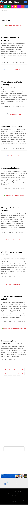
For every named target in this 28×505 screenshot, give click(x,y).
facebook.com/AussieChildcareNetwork (15, 484)
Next (14, 377)
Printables (16, 6)
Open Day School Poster (10, 168)
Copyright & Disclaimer (8, 493)
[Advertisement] (14, 14)
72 (10, 373)
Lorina (22, 62)
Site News (12, 491)
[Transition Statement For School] (14, 292)
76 (5, 377)
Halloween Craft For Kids (11, 126)
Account (26, 6)
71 (5, 373)
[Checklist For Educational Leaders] (14, 248)
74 (18, 373)
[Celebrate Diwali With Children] (14, 34)
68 (14, 369)
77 (10, 377)
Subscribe (22, 493)
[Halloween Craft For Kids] (14, 122)
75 (22, 373)
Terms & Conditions (18, 491)
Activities (12, 6)
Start (6, 369)
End (18, 377)
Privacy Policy (16, 493)
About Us (7, 491)
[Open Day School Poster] (14, 164)
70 (22, 369)
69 (18, 369)
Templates (19, 6)
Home (2, 6)
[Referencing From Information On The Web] (14, 337)
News (5, 6)
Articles (9, 6)
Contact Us (14, 495)
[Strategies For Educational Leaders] (14, 204)
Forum (22, 6)
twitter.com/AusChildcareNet (15, 482)
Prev (10, 369)
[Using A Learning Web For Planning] (14, 78)
